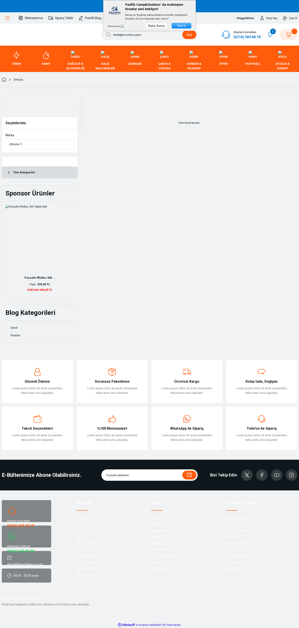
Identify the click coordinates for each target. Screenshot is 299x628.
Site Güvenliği (234, 569)
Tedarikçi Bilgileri (236, 543)
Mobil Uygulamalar (88, 562)
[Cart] (288, 34)
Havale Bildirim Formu (239, 518)
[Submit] (189, 475)
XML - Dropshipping (164, 556)
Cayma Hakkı (234, 562)
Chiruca (18, 79)
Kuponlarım (158, 562)
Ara (189, 34)
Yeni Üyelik (158, 518)
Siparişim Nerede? (237, 531)
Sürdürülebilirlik (86, 543)
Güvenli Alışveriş (236, 556)
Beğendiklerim (160, 531)
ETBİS (80, 550)
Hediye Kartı (158, 569)
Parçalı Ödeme (86, 569)
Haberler (231, 537)
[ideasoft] (126, 625)
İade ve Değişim (236, 524)
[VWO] (125, 26)
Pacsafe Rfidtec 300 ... (40, 277)
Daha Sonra (156, 25)
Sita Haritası (84, 575)
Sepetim (156, 537)
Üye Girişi (157, 524)
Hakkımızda (84, 518)
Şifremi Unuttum (161, 543)
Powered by (114, 26)
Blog (80, 537)
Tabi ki (181, 25)
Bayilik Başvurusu (162, 550)
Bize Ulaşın (84, 531)
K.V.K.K (230, 550)
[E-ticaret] (149, 625)
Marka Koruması (87, 556)
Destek (81, 524)
